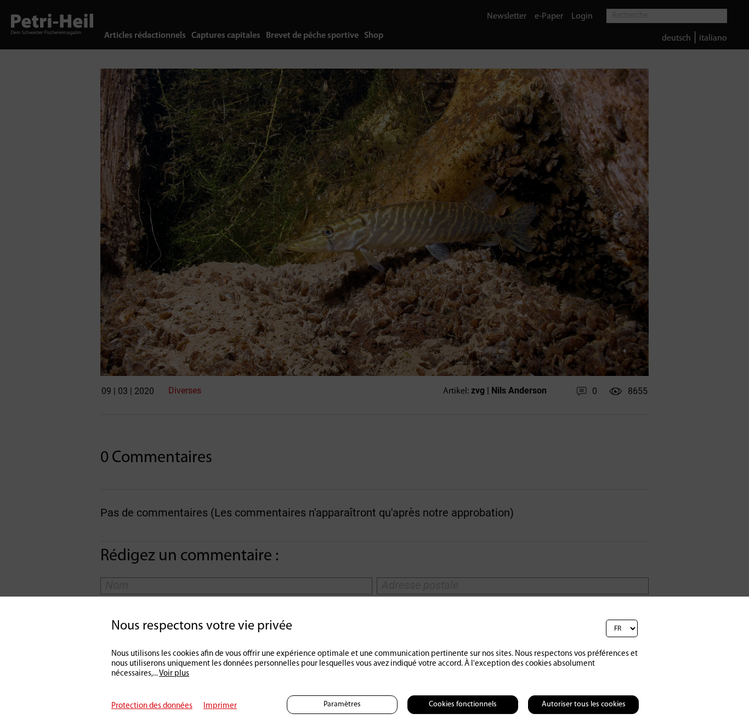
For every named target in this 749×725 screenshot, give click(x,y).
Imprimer (220, 706)
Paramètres (342, 704)
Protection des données (151, 706)
